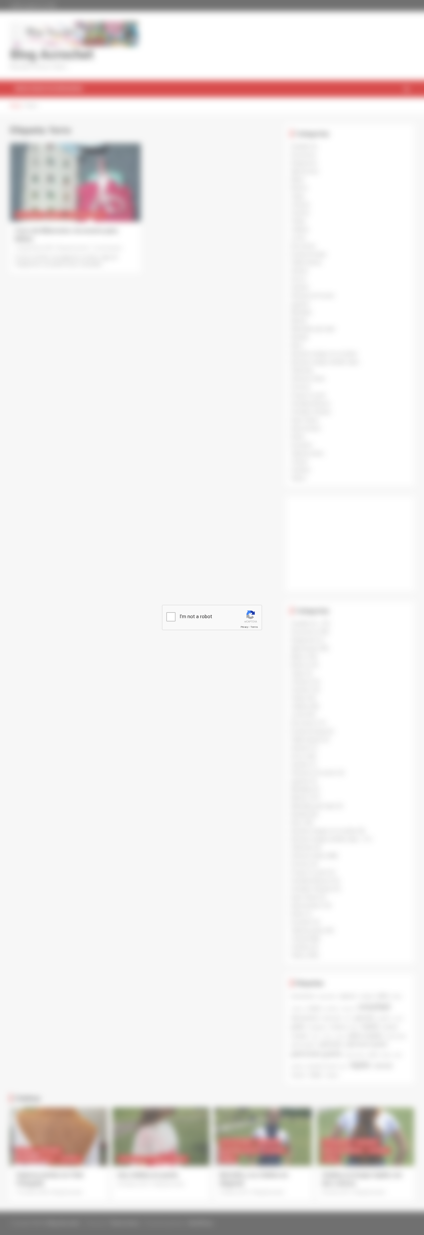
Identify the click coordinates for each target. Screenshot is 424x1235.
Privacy (244, 626)
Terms (254, 626)
